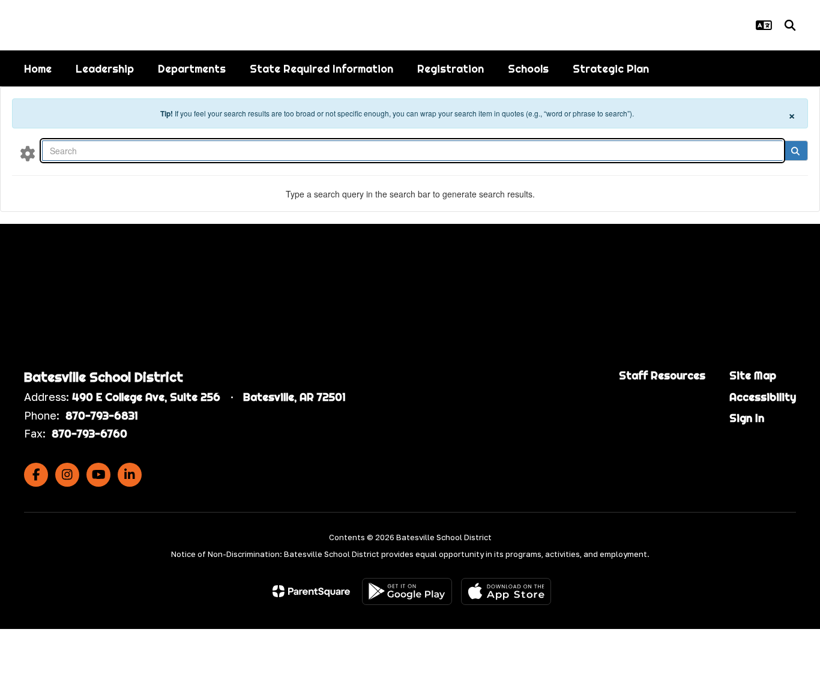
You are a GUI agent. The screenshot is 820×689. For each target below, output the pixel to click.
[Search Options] (28, 153)
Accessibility (762, 397)
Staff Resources (662, 375)
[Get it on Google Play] (407, 591)
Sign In (746, 418)
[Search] (795, 150)
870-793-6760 (89, 434)
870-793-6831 (101, 416)
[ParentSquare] (311, 591)
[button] (764, 25)
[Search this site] (790, 25)
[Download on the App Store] (506, 591)
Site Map (752, 375)
